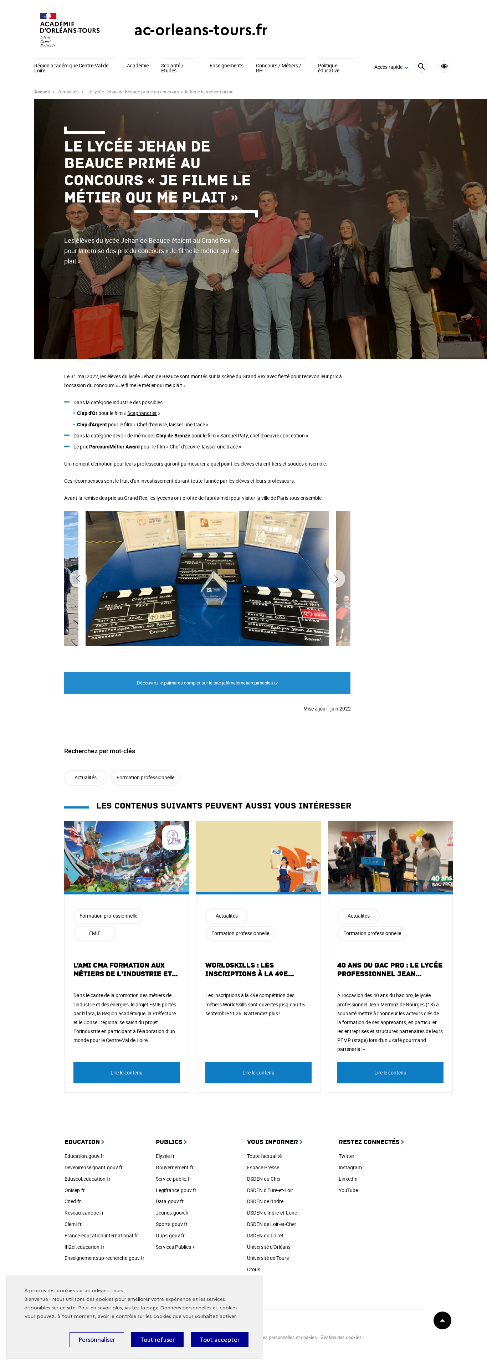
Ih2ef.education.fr (84, 1246)
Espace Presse (263, 1167)
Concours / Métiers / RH (278, 68)
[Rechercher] (421, 67)
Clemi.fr (73, 1224)
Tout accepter (220, 1339)
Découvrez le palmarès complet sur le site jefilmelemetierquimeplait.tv (207, 682)
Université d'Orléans (269, 1246)
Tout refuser (157, 1339)
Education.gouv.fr (84, 1156)
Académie (138, 65)
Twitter (346, 1156)
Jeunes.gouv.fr (172, 1212)
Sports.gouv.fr (172, 1224)
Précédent (78, 578)
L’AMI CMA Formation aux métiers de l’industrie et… (125, 969)
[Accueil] (70, 29)
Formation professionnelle (145, 777)
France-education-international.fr (101, 1235)
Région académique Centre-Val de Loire (71, 68)
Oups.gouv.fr (170, 1235)
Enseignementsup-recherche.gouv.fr (104, 1257)
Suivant (336, 578)
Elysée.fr (165, 1156)
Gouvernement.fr (175, 1167)
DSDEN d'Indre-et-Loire (272, 1212)
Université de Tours (268, 1257)
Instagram (350, 1167)
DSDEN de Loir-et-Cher (271, 1224)
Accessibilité (444, 66)
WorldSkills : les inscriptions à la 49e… (249, 969)
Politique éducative (328, 68)
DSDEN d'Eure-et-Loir (270, 1190)
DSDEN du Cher (264, 1178)
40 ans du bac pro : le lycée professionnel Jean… (390, 969)
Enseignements (227, 65)
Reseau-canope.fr (84, 1212)
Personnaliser (96, 1339)
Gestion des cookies (341, 1337)
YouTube (348, 1190)
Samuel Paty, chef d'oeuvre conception (262, 435)
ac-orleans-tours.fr (201, 30)
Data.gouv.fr (170, 1201)
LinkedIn (348, 1178)
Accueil (42, 91)
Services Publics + (175, 1246)
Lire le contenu (127, 1072)
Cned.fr (73, 1201)
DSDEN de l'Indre (265, 1201)
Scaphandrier (142, 413)
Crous (253, 1269)
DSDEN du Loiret (265, 1235)
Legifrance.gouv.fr (176, 1190)
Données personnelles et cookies (198, 1308)
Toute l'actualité (264, 1156)
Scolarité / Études (172, 68)
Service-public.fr (173, 1178)
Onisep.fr (75, 1190)
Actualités (86, 777)
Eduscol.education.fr (88, 1178)
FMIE (95, 933)
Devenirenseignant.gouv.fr (94, 1167)
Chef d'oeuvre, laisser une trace (171, 424)
